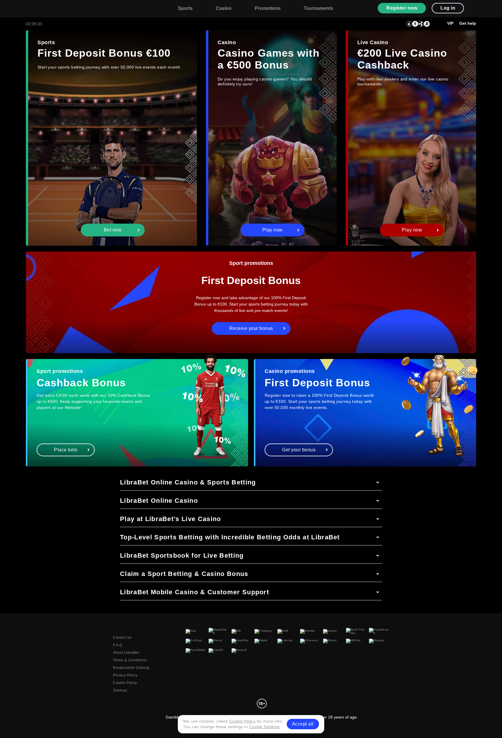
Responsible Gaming (131, 668)
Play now (272, 229)
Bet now (113, 229)
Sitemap (120, 690)
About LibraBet (126, 653)
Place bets (65, 449)
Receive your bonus (251, 328)
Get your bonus (298, 449)
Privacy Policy (125, 675)
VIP (450, 23)
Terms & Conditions (130, 660)
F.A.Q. (118, 645)
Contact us (122, 637)
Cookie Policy (125, 683)
